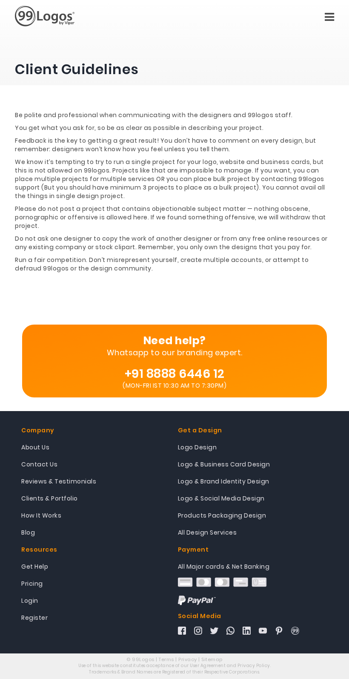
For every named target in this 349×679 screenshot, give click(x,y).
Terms (166, 659)
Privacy (187, 659)
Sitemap (212, 659)
